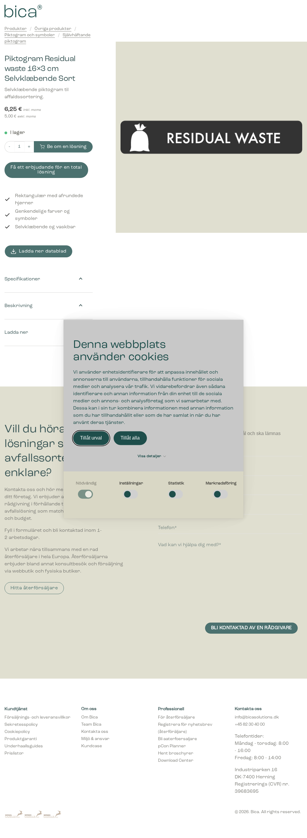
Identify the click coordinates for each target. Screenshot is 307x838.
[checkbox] (86, 490)
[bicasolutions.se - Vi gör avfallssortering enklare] (49, 11)
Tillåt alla (130, 437)
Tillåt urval (91, 437)
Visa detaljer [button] (150, 456)
